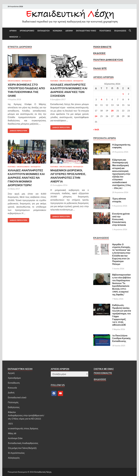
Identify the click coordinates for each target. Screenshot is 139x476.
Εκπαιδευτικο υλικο (86, 31)
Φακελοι (13, 37)
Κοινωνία (12, 387)
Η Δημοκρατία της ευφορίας (121, 146)
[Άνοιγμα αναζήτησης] (130, 31)
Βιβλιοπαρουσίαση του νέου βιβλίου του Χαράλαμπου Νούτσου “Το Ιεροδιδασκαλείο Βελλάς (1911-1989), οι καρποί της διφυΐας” (121, 284)
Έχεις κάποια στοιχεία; (119, 200)
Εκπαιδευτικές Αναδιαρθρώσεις (23, 443)
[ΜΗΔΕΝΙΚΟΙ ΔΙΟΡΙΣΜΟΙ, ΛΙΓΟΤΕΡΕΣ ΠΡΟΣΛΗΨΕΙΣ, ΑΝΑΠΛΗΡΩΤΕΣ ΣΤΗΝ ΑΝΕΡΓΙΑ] (69, 152)
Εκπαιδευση (43, 31)
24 (96, 116)
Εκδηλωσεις (120, 31)
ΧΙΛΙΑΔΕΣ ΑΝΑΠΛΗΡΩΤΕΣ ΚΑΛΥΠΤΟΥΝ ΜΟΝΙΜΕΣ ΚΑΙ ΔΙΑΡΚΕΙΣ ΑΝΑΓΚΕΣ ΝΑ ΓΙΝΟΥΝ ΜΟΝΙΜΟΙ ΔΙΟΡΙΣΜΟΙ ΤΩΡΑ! (26, 177)
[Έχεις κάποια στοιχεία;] (101, 199)
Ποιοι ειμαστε (102, 46)
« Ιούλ (96, 129)
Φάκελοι (12, 412)
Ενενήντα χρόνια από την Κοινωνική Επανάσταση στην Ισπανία (121, 219)
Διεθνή (11, 392)
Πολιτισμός (13, 402)
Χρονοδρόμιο (14, 378)
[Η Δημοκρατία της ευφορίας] (101, 145)
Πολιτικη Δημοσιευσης (108, 59)
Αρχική (11, 373)
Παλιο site (100, 68)
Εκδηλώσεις (14, 407)
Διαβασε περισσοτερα (17, 130)
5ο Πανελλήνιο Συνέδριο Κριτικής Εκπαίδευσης (121, 338)
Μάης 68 (12, 433)
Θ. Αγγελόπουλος (16, 453)
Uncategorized (14, 81)
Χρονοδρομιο (27, 31)
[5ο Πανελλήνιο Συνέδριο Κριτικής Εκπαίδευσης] (101, 335)
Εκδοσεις (99, 53)
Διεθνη (69, 31)
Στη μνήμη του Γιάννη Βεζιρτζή (22, 448)
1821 (10, 423)
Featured (54, 81)
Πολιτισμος (105, 31)
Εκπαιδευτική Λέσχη (42, 472)
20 (112, 110)
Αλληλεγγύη (14, 457)
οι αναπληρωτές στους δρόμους (23, 428)
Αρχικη (12, 31)
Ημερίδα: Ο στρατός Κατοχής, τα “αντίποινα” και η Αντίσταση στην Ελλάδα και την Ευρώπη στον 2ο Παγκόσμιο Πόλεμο (121, 254)
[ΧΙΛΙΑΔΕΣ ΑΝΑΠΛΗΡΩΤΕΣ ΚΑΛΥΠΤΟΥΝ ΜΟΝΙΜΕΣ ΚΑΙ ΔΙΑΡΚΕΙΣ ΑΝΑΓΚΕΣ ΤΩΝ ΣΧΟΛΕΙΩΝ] (69, 66)
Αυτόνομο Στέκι (15, 438)
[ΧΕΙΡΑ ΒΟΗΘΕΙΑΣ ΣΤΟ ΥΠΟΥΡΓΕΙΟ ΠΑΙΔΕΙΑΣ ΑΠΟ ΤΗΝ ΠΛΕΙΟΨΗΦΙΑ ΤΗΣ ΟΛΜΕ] (27, 66)
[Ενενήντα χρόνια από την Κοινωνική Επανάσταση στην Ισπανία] (101, 214)
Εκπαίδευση (14, 382)
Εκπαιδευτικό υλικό (17, 397)
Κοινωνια (57, 31)
